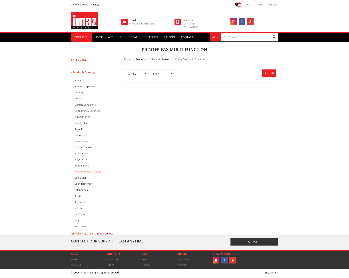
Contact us (112, 259)
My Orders (183, 259)
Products (141, 59)
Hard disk (80, 214)
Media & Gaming (160, 59)
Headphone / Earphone (88, 110)
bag (77, 220)
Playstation (81, 159)
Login (145, 259)
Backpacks (80, 226)
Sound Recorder (84, 183)
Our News (151, 37)
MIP (275, 272)
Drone (78, 98)
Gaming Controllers (85, 104)
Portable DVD (82, 165)
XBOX (78, 195)
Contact (187, 37)
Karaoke (79, 129)
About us (114, 37)
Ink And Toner (82, 116)
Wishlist (249, 4)
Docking (79, 92)
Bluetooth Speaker (85, 86)
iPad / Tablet (81, 123)
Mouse (78, 208)
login (260, 4)
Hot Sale (133, 37)
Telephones (81, 189)
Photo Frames (82, 153)
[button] (238, 4)
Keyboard (80, 202)
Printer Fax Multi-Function (88, 171)
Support (169, 37)
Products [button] (81, 37)
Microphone (81, 141)
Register (271, 4)
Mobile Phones (83, 147)
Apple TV (79, 80)
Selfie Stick (81, 177)
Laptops (79, 135)
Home (99, 37)
